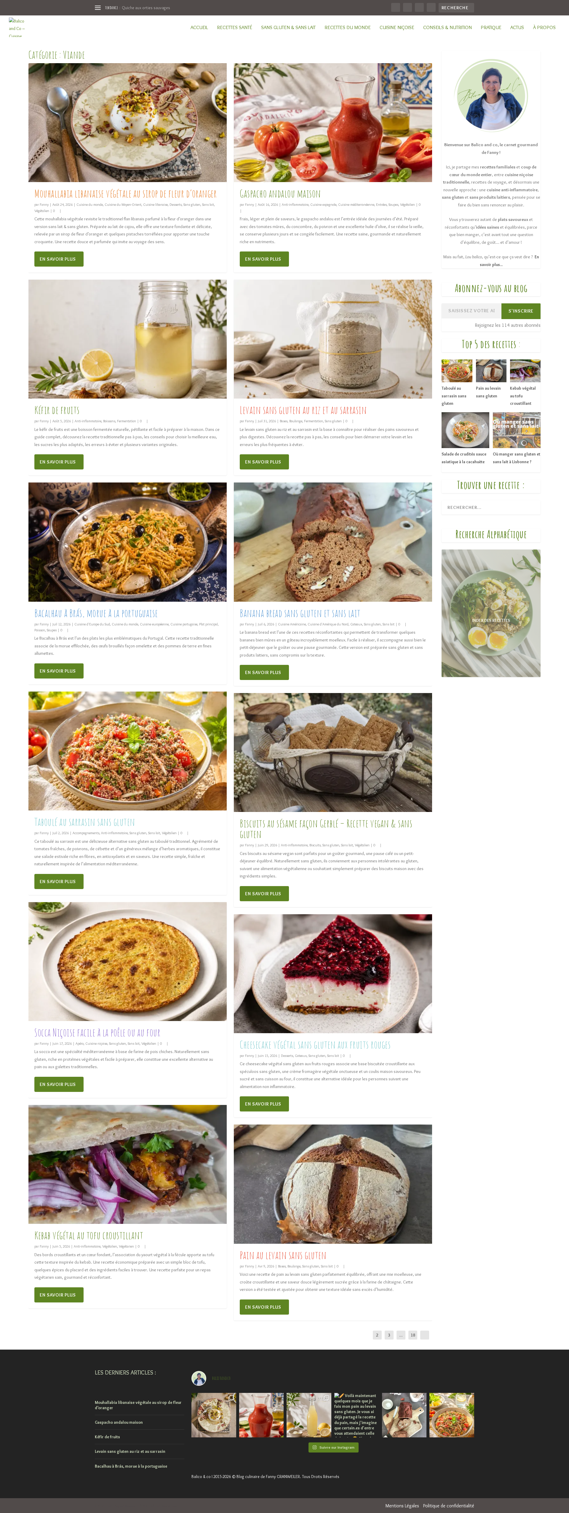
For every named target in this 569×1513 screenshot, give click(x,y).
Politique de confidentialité (448, 1506)
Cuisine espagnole (323, 204)
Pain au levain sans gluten (283, 1255)
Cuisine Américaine (292, 624)
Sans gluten (191, 204)
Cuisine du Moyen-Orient (123, 204)
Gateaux (356, 624)
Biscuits (315, 845)
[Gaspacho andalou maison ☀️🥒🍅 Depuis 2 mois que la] (261, 1415)
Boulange (295, 421)
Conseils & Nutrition (447, 27)
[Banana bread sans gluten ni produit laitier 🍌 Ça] (404, 1415)
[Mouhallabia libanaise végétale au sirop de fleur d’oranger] (127, 122)
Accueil (199, 27)
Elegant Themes (124, 1506)
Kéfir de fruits (57, 410)
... (401, 1335)
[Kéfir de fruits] (127, 339)
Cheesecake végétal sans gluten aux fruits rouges (315, 1044)
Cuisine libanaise (155, 204)
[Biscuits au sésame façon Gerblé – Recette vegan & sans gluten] (333, 752)
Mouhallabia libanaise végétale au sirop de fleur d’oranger (125, 193)
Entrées (381, 204)
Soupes (52, 630)
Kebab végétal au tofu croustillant (88, 1235)
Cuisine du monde (89, 204)
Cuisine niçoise (397, 27)
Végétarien (126, 1246)
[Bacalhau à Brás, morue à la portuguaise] (127, 541)
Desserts (176, 204)
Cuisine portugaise (183, 624)
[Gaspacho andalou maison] (333, 122)
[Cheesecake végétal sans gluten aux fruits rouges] (333, 973)
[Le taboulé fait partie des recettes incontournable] (451, 1415)
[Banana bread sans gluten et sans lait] (333, 541)
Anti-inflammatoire (88, 421)
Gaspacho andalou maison (280, 193)
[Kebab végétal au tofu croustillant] (127, 1164)
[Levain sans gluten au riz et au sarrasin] (333, 339)
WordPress (169, 1506)
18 (412, 1335)
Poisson (39, 630)
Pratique (491, 27)
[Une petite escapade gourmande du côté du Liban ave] (213, 1415)
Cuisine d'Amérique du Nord (328, 624)
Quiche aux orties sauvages (146, 7)
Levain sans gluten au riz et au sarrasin (303, 410)
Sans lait (208, 204)
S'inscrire (521, 311)
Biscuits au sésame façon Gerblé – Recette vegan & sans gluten (326, 828)
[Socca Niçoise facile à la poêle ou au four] (127, 961)
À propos (544, 27)
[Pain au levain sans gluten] (333, 1184)
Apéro (80, 1043)
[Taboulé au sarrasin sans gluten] (127, 751)
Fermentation (126, 421)
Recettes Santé (234, 27)
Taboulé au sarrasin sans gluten (84, 822)
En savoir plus (58, 259)
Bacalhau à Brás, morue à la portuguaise (96, 613)
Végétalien (41, 210)
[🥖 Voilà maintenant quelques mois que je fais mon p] (356, 1415)
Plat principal (208, 624)
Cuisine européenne (154, 624)
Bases (283, 421)
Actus (517, 27)
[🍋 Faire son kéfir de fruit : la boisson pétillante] (309, 1415)
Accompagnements (86, 833)
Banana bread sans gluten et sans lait (300, 613)
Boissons (109, 421)
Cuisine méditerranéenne (356, 204)
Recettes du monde (348, 27)
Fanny (44, 204)
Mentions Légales (402, 1506)
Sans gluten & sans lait (288, 27)
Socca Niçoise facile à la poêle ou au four (97, 1032)
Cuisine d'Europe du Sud (92, 624)
